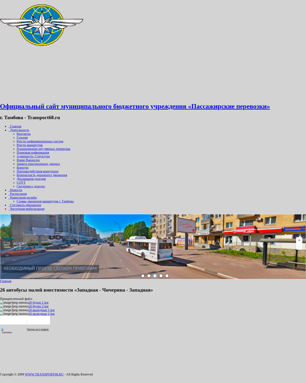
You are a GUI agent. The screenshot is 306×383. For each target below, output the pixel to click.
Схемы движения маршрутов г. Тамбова (45, 201)
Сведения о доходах (31, 186)
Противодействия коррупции (37, 171)
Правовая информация (33, 152)
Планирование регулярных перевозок (43, 149)
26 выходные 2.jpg (42, 314)
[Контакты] (41, 96)
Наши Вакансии (28, 160)
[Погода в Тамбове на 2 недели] (38, 329)
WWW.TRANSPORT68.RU (44, 374)
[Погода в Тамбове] (24, 322)
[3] (155, 275)
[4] (161, 275)
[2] (149, 275)
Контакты (24, 134)
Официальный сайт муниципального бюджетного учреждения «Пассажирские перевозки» (135, 106)
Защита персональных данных (38, 164)
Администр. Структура (33, 156)
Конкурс (23, 167)
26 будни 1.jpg (39, 302)
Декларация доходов (31, 179)
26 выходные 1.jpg (42, 310)
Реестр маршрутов (30, 145)
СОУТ (21, 182)
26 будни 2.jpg (39, 306)
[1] (143, 275)
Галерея (22, 137)
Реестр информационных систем (40, 141)
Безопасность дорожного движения (42, 175)
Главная (5, 281)
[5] (167, 275)
